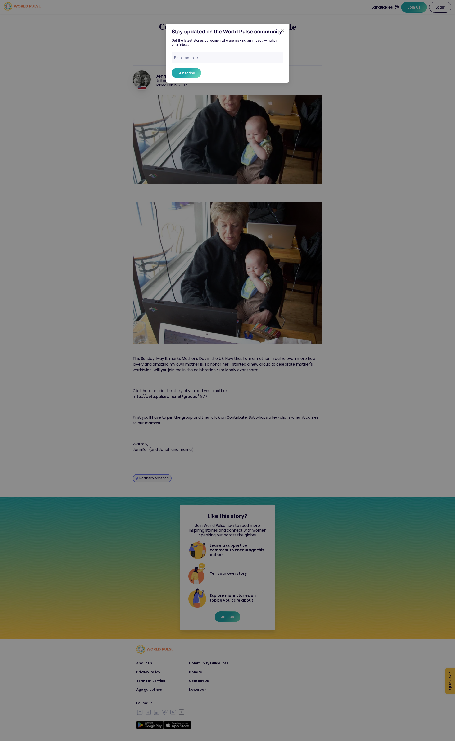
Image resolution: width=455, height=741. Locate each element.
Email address (186, 57)
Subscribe (186, 73)
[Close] (282, 30)
